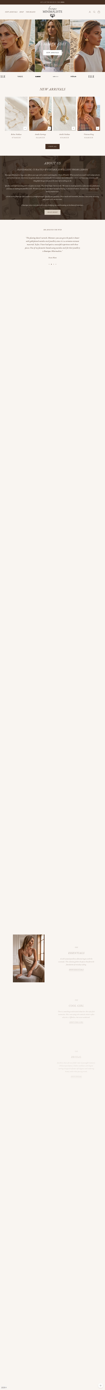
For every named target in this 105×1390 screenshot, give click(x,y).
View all (52, 146)
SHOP (21, 12)
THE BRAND (30, 12)
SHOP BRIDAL (76, 1076)
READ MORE (52, 212)
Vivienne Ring (89, 134)
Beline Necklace (16, 134)
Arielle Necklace (64, 134)
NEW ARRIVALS (11, 12)
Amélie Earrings (40, 134)
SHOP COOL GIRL (76, 1022)
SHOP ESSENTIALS (76, 969)
